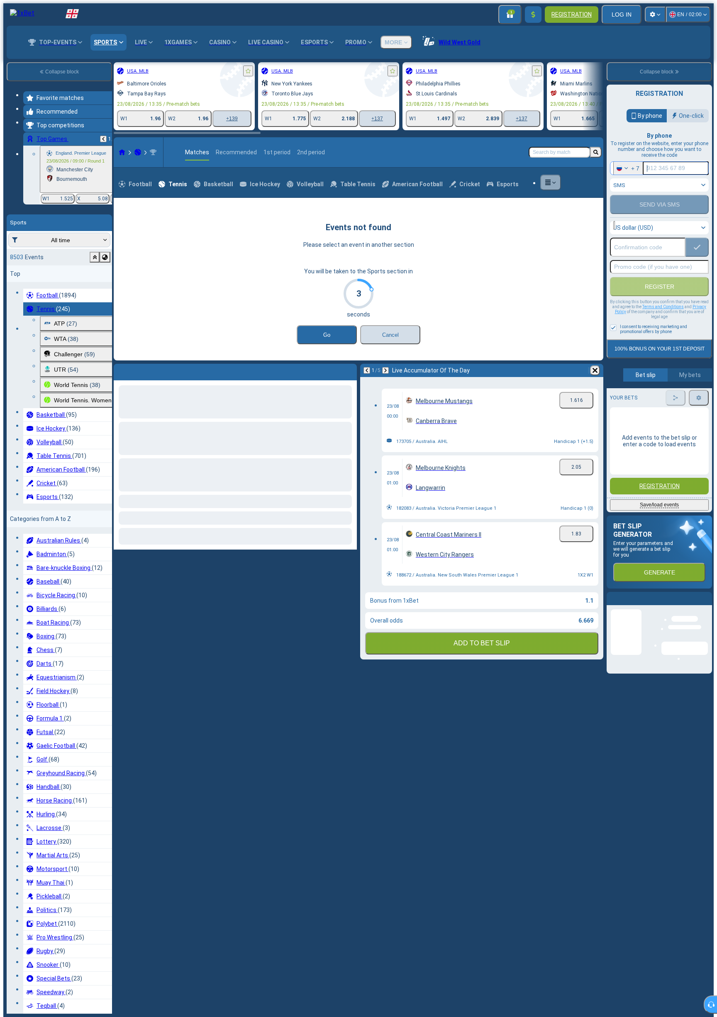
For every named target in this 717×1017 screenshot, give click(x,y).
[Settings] (655, 14)
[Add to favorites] (248, 71)
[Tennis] (138, 152)
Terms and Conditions (663, 306)
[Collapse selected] (95, 257)
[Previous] (103, 139)
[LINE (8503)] (122, 152)
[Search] (596, 152)
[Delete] (349, 370)
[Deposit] (533, 14)
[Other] (550, 182)
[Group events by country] (105, 257)
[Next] (142, 370)
